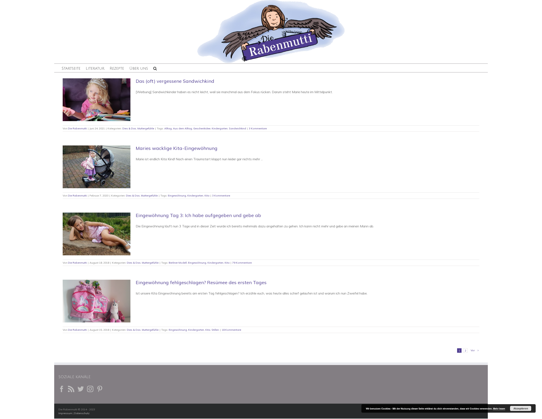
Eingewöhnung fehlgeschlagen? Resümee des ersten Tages (201, 282)
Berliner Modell (178, 262)
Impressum (65, 413)
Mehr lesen (499, 408)
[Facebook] (61, 389)
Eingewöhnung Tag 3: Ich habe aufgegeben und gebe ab (198, 215)
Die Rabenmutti (77, 128)
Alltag (168, 128)
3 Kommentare (258, 128)
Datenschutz (82, 413)
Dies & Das (129, 128)
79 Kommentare (242, 262)
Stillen (215, 329)
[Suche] (155, 68)
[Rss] (71, 389)
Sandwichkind (237, 128)
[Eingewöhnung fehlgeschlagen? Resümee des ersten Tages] (96, 301)
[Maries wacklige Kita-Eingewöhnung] (96, 166)
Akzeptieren (520, 408)
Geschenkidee (201, 128)
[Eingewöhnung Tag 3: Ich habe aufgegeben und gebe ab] (96, 234)
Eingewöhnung (177, 195)
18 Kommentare (231, 329)
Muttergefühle (145, 128)
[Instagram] (90, 389)
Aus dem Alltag (182, 128)
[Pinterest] (100, 389)
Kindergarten (220, 128)
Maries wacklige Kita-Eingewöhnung (176, 148)
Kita (207, 195)
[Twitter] (80, 389)
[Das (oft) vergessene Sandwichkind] (96, 99)
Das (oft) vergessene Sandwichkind (175, 81)
